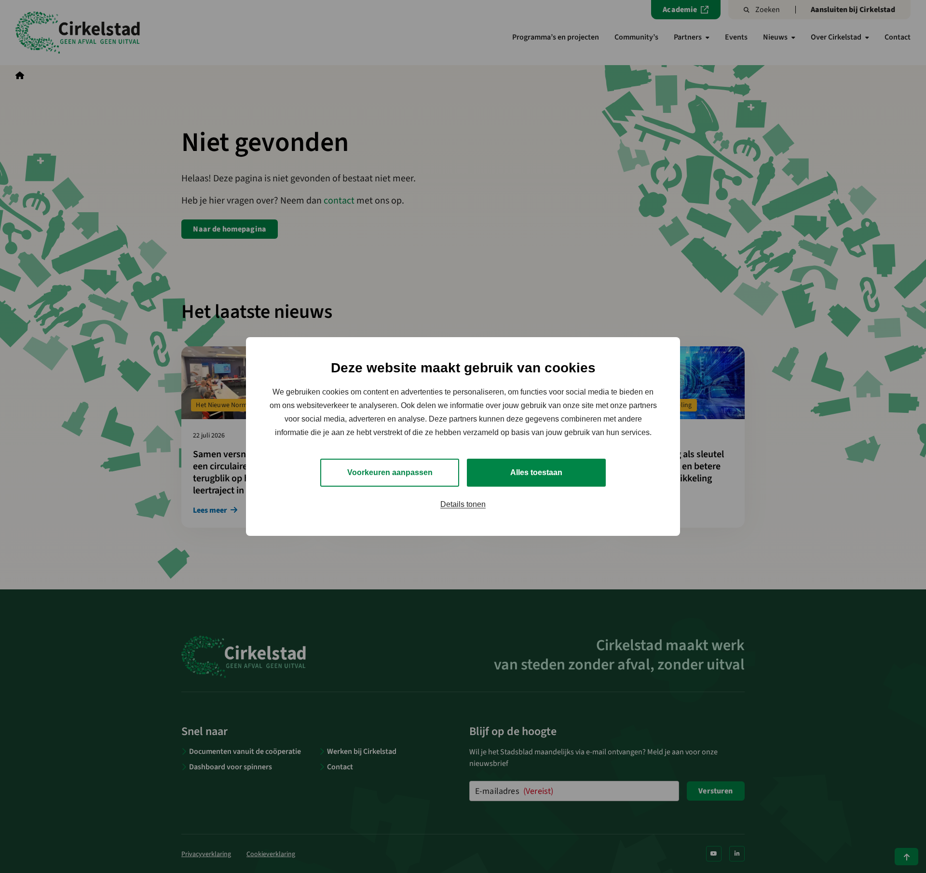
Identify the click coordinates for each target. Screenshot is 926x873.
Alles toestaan (536, 472)
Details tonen (463, 504)
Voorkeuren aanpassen (390, 472)
